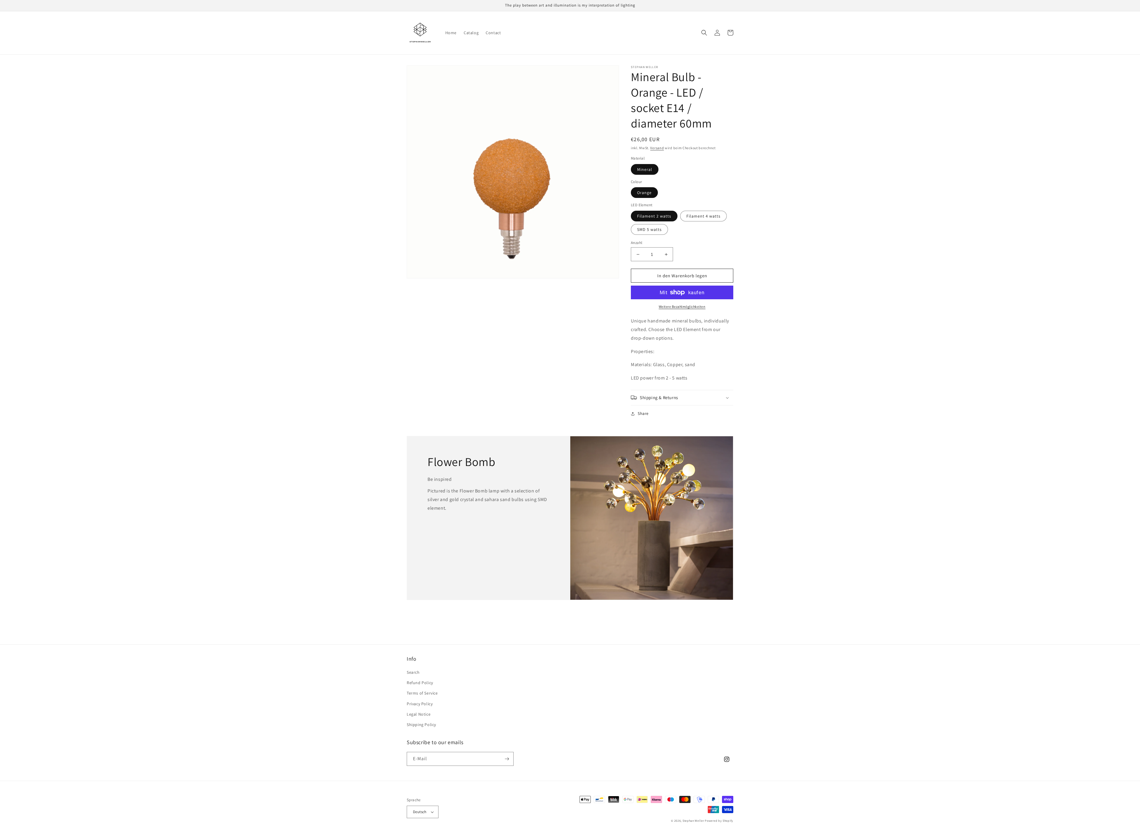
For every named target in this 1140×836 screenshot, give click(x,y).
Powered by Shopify (719, 821)
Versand (657, 148)
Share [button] (643, 413)
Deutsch (420, 811)
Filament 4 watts (703, 216)
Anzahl (636, 242)
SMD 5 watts (649, 229)
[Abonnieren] (506, 759)
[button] (704, 32)
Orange (644, 192)
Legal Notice (418, 714)
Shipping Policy (421, 724)
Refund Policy (420, 682)
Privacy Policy (420, 703)
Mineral (644, 169)
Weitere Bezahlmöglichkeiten (682, 306)
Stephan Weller (693, 821)
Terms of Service (422, 693)
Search (413, 672)
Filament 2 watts (654, 216)
